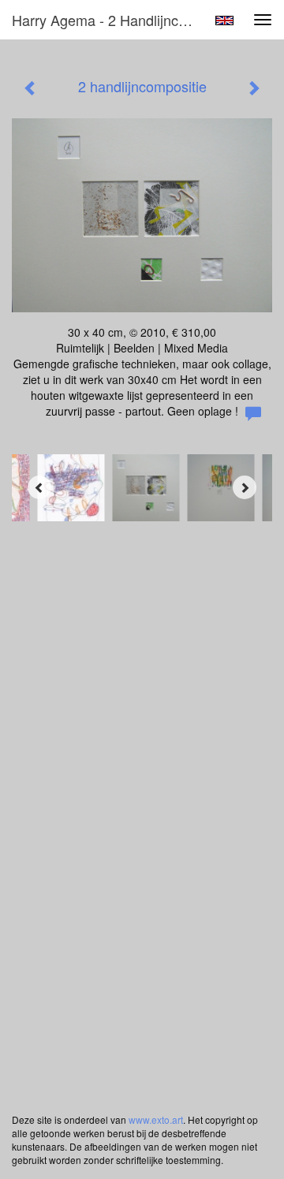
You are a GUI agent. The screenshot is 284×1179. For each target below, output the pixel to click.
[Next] (244, 487)
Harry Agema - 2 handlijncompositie (109, 19)
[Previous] (39, 487)
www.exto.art (156, 1119)
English (224, 20)
